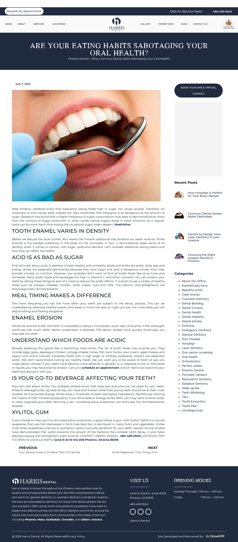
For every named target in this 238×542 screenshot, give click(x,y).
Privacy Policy (76, 536)
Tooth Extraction (193, 401)
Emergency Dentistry (196, 330)
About (21, 24)
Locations (58, 24)
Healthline (122, 224)
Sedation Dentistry (195, 383)
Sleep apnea (190, 388)
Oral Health (190, 357)
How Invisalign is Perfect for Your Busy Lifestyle (205, 194)
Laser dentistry (192, 348)
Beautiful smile (192, 290)
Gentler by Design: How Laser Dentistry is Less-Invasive (204, 237)
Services (39, 24)
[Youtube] (148, 512)
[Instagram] (141, 512)
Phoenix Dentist (193, 370)
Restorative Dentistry (197, 379)
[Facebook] (133, 512)
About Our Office (194, 281)
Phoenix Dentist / (80, 58)
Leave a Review (140, 520)
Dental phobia (192, 321)
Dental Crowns (192, 308)
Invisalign (188, 343)
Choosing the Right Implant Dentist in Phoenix (201, 258)
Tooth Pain (189, 406)
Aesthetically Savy (195, 285)
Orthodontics (191, 361)
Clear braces (191, 294)
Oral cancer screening (197, 352)
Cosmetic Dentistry (195, 299)
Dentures (188, 325)
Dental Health (191, 312)
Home (8, 24)
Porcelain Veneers (194, 375)
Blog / (96, 58)
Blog (184, 24)
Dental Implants (193, 317)
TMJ (185, 397)
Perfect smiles (192, 366)
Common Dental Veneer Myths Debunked (205, 215)
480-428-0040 (139, 504)
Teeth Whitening (193, 392)
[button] (217, 24)
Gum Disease (191, 339)
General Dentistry (194, 334)
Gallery (145, 24)
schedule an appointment (100, 367)
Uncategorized (192, 410)
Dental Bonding (192, 303)
